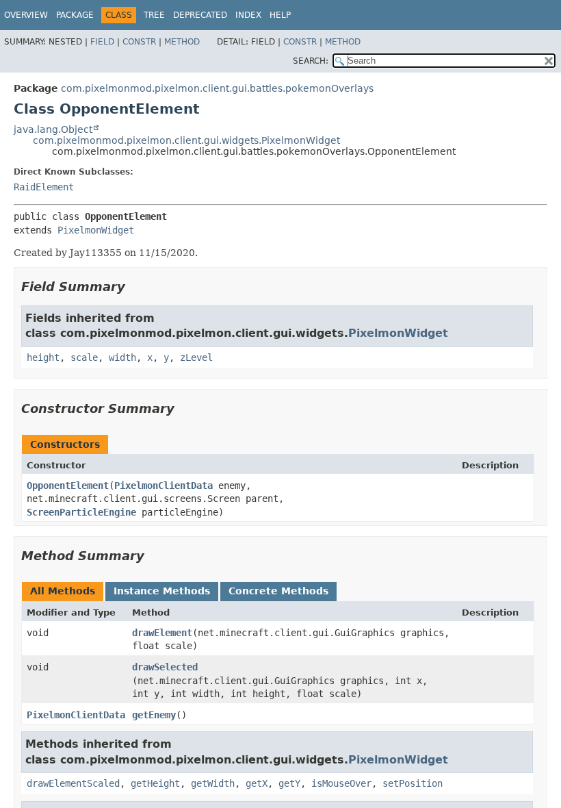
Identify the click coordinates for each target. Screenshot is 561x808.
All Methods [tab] (62, 590)
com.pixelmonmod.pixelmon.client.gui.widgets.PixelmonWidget (186, 140)
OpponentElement (68, 485)
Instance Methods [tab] (162, 590)
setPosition (412, 783)
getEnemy (154, 714)
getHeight (155, 783)
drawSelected (165, 666)
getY (289, 783)
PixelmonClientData (163, 485)
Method (182, 42)
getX (257, 783)
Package (75, 15)
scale (84, 357)
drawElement (162, 632)
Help (280, 15)
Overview (26, 15)
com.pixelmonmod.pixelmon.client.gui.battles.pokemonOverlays (217, 88)
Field (102, 42)
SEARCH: (310, 61)
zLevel (196, 357)
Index (248, 15)
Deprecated (200, 15)
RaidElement (44, 186)
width (122, 357)
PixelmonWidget (95, 230)
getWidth (213, 783)
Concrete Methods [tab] (278, 590)
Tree (154, 15)
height (43, 357)
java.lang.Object (53, 129)
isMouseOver (341, 783)
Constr (139, 42)
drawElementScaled (73, 783)
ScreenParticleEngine (81, 512)
